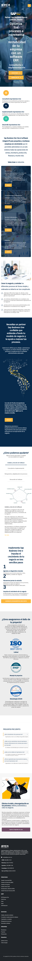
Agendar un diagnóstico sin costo (16, 601)
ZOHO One (3, 899)
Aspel (2, 903)
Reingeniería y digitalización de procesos (16, 474)
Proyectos (3, 932)
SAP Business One (5, 897)
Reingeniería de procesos (6, 921)
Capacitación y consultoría (6, 919)
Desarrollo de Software (16, 479)
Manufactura (3, 929)
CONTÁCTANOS (15, 73)
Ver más (7, 535)
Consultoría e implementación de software (9, 917)
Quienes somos (4, 940)
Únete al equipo (4, 942)
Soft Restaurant (4, 905)
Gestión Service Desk (5, 886)
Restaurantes (4, 934)
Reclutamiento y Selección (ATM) (7, 888)
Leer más (8, 185)
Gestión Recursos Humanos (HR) (8, 890)
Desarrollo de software (5, 923)
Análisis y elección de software (7, 915)
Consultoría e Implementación (16, 468)
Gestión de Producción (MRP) (7, 882)
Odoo (2, 901)
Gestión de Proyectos (5, 884)
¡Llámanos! (9, 419)
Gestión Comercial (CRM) (6, 880)
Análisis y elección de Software (16, 462)
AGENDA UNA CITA (15, 77)
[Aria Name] (29, 5)
